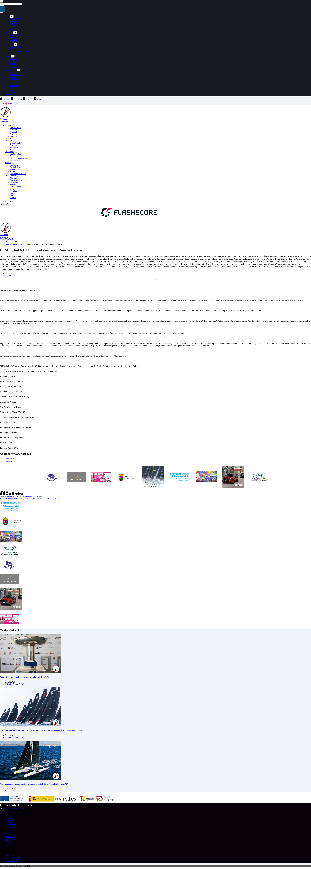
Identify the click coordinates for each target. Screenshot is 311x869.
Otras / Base (14, 160)
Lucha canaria (10, 825)
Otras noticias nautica (18, 174)
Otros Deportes (11, 176)
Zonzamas (14, 156)
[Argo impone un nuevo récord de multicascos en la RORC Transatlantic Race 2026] (30, 779)
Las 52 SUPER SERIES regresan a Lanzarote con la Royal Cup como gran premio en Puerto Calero (41, 730)
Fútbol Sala (14, 185)
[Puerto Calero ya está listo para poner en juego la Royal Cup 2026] (30, 672)
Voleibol (8, 827)
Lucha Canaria (15, 187)
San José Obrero (16, 154)
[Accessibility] (2, 9)
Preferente (13, 130)
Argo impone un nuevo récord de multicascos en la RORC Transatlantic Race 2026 (34, 784)
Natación (13, 191)
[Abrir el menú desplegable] (15, 141)
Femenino (13, 134)
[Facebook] (1, 494)
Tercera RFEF (15, 128)
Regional (13, 132)
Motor (12, 189)
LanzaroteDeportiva (4, 120)
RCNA (12, 171)
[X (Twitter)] (4, 494)
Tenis (12, 195)
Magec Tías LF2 (16, 143)
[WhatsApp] (18, 494)
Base (11, 139)
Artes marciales (16, 180)
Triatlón (13, 198)
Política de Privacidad (13, 857)
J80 (6, 845)
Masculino (14, 147)
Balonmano (9, 152)
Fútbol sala (9, 823)
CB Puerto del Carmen (18, 158)
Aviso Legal (9, 855)
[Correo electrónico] (21, 494)
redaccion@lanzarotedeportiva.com (14, 808)
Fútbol (7, 125)
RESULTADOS (6, 202)
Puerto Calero (15, 167)
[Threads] (13, 494)
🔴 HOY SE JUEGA (13, 103)
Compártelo (9, 459)
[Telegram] (16, 494)
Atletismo (13, 178)
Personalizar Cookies (13, 862)
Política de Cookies (12, 860)
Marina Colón (15, 169)
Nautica (8, 163)
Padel (12, 193)
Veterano (13, 136)
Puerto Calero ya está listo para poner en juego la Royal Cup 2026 (27, 677)
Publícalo (8, 461)
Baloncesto (9, 141)
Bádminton (14, 182)
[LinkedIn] (7, 494)
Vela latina (14, 165)
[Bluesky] (10, 494)
